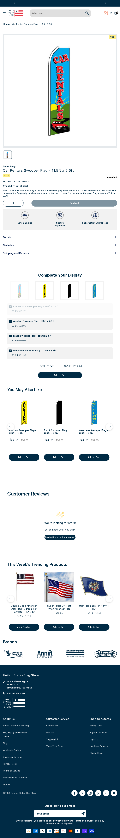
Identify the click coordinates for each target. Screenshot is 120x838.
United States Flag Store (23, 793)
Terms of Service (11, 770)
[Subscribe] (83, 813)
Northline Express (99, 746)
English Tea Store (98, 732)
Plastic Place (96, 753)
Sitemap (7, 784)
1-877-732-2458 (15, 693)
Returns (50, 732)
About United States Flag (16, 725)
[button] (4, 13)
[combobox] (57, 13)
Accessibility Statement (15, 777)
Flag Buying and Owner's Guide (15, 734)
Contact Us (52, 725)
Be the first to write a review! (60, 537)
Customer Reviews (12, 757)
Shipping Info (52, 739)
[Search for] (87, 13)
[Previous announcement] (14, 3)
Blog (5, 743)
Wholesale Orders (12, 750)
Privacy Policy (10, 763)
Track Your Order (54, 746)
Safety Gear (96, 725)
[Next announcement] (105, 3)
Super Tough (9, 166)
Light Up (94, 739)
